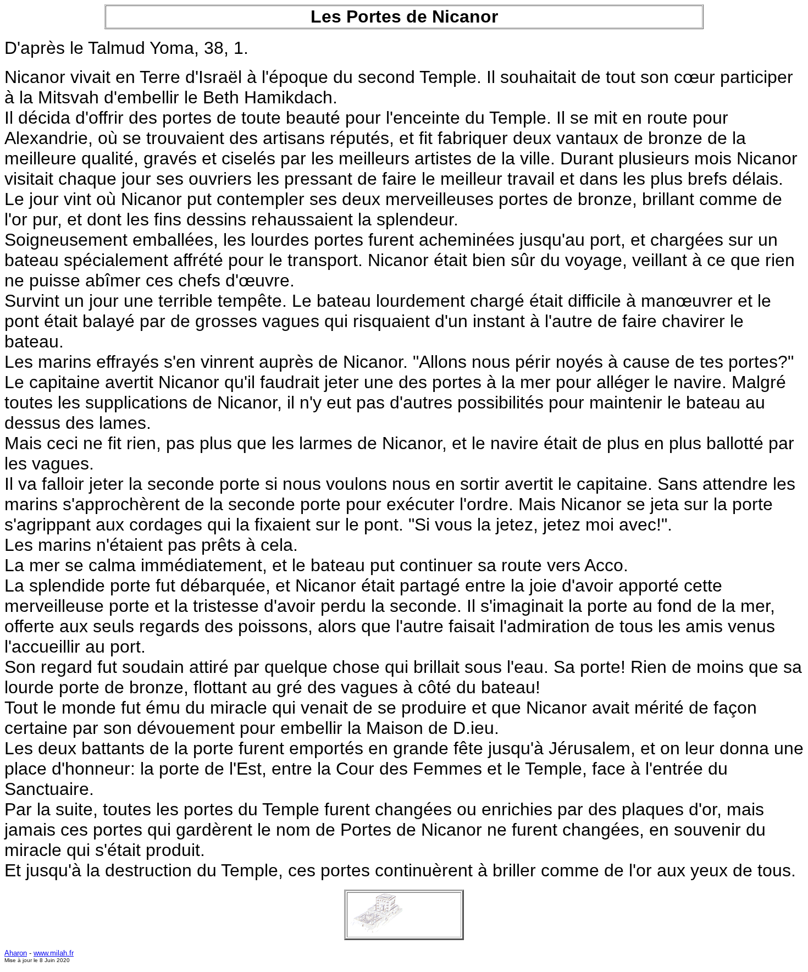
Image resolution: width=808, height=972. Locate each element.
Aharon (15, 953)
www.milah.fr (54, 953)
